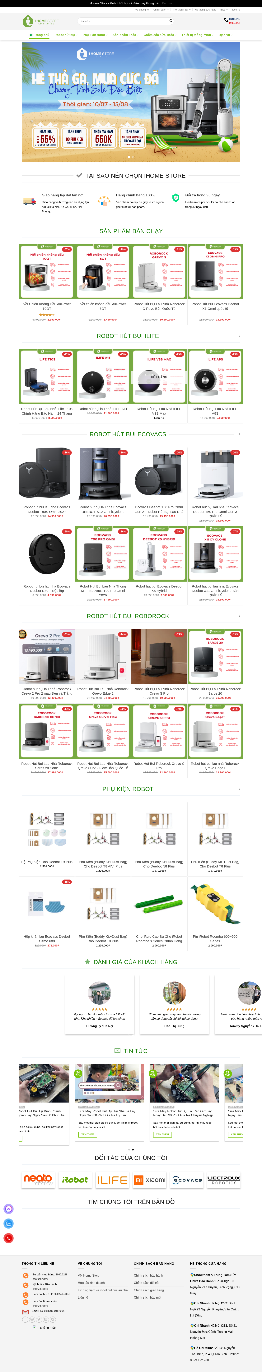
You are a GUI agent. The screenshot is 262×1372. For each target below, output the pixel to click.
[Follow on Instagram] (32, 1320)
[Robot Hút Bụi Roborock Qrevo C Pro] (159, 731)
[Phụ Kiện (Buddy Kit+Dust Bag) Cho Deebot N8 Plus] (159, 829)
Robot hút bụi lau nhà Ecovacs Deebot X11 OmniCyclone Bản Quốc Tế (215, 590)
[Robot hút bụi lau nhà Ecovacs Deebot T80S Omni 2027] (47, 475)
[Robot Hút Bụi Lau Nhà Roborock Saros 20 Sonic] (47, 731)
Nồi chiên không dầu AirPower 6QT (103, 306)
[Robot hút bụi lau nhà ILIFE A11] (103, 376)
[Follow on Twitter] (39, 1320)
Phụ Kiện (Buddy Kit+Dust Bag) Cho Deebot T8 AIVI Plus (103, 864)
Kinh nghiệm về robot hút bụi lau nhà (103, 1290)
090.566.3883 (40, 1279)
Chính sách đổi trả (146, 1282)
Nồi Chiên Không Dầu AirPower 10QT (47, 306)
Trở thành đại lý (182, 9)
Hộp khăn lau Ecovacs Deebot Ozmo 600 (47, 939)
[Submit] (171, 21)
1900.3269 (234, 23)
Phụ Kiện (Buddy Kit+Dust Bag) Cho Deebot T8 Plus (215, 864)
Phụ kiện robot (94, 35)
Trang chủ (41, 35)
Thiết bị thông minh (196, 35)
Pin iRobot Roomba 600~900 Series (215, 939)
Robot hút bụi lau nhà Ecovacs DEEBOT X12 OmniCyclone (103, 509)
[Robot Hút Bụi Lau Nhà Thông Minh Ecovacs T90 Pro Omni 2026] (103, 554)
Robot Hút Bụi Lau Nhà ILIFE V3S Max (159, 411)
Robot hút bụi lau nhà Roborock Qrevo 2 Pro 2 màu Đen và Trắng (46, 691)
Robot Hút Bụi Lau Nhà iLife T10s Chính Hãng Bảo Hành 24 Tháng (47, 411)
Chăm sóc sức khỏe (159, 35)
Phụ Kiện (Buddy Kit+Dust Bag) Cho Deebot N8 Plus (159, 864)
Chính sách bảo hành (148, 1275)
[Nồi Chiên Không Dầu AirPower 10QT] (47, 271)
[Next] (231, 101)
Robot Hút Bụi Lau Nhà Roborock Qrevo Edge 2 (103, 691)
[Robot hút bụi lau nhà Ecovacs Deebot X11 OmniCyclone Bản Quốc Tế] (215, 554)
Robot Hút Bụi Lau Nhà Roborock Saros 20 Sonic (47, 766)
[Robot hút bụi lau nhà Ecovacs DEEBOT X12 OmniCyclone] (103, 475)
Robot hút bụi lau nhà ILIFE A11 (103, 409)
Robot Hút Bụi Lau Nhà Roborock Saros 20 (215, 691)
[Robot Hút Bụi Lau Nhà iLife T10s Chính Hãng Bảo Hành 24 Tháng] (47, 376)
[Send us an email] (46, 1320)
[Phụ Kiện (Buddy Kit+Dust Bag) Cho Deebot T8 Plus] (215, 829)
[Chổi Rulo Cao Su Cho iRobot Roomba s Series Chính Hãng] (159, 904)
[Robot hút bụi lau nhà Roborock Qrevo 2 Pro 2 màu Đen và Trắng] (47, 656)
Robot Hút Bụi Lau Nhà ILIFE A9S (215, 411)
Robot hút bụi (64, 35)
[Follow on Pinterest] (53, 1320)
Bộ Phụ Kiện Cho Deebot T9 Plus (47, 862)
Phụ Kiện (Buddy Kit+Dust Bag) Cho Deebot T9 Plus (103, 939)
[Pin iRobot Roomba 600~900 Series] (215, 904)
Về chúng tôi (142, 9)
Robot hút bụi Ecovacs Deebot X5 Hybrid (159, 588)
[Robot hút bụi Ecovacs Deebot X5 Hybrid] (159, 554)
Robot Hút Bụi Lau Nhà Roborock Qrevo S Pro (159, 691)
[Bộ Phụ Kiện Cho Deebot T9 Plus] (47, 829)
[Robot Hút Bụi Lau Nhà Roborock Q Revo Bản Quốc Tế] (159, 271)
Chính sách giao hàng (149, 1290)
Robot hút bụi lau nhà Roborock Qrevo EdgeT (215, 766)
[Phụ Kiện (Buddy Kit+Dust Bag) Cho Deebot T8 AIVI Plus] (103, 829)
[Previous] (30, 101)
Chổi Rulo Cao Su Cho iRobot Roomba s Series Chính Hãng (159, 939)
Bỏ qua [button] (167, 3)
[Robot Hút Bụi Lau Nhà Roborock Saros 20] (215, 656)
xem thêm (197, 1134)
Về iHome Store (89, 1275)
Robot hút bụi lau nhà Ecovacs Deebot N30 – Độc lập (46, 588)
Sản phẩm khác (124, 35)
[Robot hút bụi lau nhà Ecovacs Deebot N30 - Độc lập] (47, 554)
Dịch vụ (224, 35)
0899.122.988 (199, 1360)
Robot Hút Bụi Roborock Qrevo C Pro (159, 766)
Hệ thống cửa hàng (205, 9)
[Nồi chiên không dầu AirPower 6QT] (103, 271)
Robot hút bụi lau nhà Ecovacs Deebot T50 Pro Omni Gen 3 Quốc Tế (215, 511)
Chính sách (159, 9)
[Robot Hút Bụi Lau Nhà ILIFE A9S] (215, 376)
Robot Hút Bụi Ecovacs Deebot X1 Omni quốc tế (215, 306)
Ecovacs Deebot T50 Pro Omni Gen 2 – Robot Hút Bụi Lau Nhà (159, 509)
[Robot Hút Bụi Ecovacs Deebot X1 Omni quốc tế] (215, 271)
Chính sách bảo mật (147, 1297)
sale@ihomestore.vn (52, 1310)
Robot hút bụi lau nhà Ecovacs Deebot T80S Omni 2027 (46, 509)
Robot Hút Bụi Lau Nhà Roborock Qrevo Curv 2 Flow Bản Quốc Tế (103, 766)
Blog (222, 9)
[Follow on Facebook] (25, 1320)
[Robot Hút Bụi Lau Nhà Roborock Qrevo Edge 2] (103, 656)
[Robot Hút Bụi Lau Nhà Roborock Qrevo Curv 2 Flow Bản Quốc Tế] (103, 731)
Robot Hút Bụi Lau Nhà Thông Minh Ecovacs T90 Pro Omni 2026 (103, 590)
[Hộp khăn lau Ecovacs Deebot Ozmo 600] (47, 904)
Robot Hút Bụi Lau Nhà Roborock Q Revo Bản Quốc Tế (159, 306)
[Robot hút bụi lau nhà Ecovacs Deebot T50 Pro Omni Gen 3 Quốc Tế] (215, 475)
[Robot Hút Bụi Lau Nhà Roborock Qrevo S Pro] (159, 656)
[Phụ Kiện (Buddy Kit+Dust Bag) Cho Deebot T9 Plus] (103, 904)
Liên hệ (236, 9)
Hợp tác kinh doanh (91, 1282)
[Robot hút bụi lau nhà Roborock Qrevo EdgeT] (215, 731)
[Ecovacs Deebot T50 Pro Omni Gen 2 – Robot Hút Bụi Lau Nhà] (159, 475)
